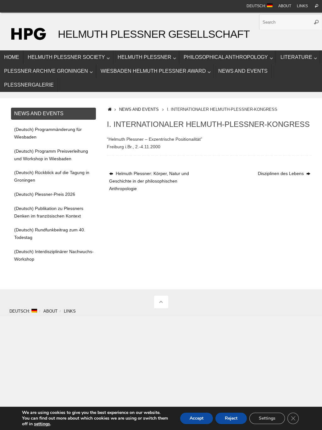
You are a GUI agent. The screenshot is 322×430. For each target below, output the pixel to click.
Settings (267, 418)
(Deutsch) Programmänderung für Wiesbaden (48, 133)
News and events (139, 109)
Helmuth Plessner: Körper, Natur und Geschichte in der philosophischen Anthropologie (149, 181)
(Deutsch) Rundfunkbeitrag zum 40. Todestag (49, 233)
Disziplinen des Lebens (281, 173)
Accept (196, 418)
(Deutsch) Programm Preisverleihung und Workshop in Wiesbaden (51, 155)
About (284, 6)
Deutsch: (257, 6)
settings (42, 424)
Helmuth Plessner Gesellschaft (153, 34)
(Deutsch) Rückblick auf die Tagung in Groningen (51, 176)
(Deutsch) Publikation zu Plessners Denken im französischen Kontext (48, 212)
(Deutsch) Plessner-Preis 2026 (44, 194)
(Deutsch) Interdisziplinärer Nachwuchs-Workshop (54, 255)
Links (302, 6)
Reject (231, 418)
